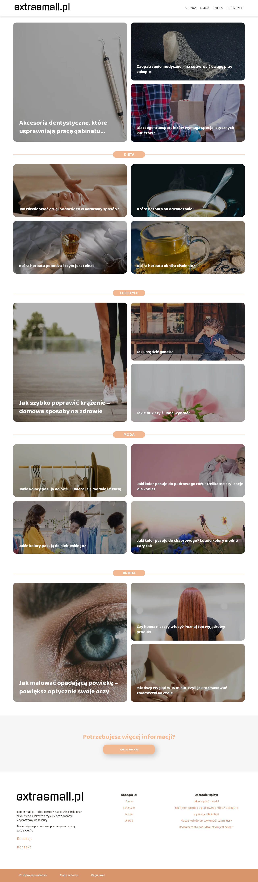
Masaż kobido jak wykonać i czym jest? (206, 820)
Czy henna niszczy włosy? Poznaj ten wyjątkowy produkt (181, 629)
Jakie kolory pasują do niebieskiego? (52, 545)
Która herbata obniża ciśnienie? (166, 265)
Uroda (190, 7)
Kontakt (24, 847)
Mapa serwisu (69, 875)
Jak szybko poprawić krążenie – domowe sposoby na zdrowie (64, 407)
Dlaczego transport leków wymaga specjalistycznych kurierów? (185, 130)
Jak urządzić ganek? (155, 351)
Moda (204, 7)
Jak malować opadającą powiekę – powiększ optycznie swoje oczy (68, 687)
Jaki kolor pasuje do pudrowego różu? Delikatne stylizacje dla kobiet (190, 486)
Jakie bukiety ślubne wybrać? (163, 413)
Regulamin (98, 875)
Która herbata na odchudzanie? (166, 209)
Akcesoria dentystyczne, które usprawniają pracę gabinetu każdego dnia (63, 127)
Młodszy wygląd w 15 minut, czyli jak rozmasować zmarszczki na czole (182, 690)
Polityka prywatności (33, 875)
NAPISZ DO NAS (129, 750)
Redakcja (24, 838)
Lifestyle (235, 7)
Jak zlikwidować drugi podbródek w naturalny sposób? (69, 209)
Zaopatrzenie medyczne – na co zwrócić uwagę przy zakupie (184, 69)
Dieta (218, 7)
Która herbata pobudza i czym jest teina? (57, 265)
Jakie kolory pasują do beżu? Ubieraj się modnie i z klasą (70, 489)
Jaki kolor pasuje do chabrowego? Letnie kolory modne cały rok (187, 543)
